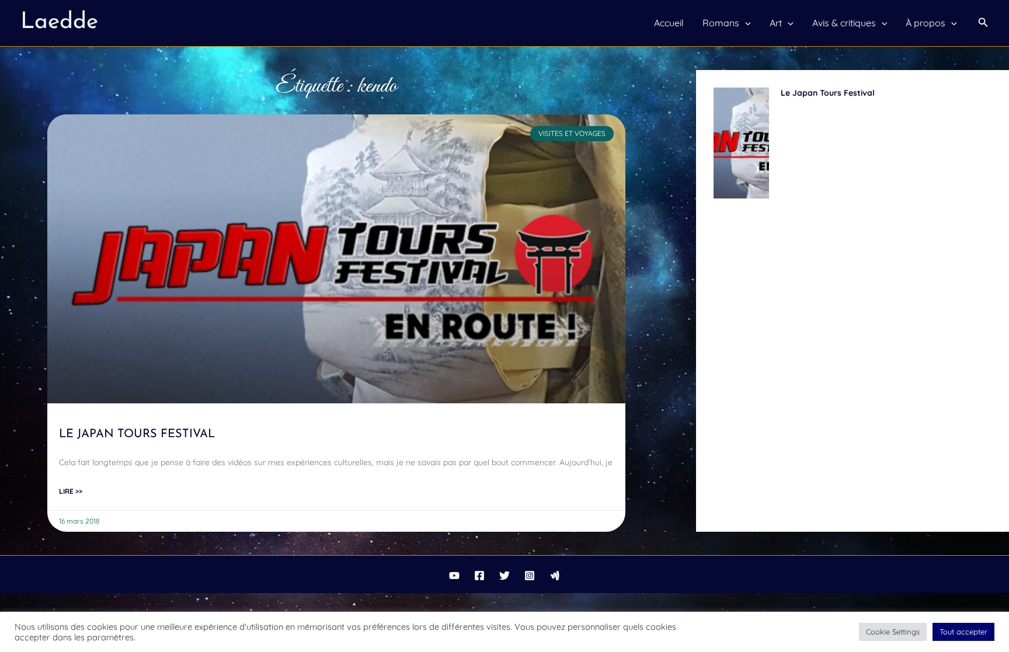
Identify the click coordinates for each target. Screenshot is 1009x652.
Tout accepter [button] (963, 631)
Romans (720, 23)
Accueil (669, 23)
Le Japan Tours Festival (137, 434)
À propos (925, 23)
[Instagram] (529, 575)
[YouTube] (454, 575)
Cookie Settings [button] (893, 631)
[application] (745, 23)
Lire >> (70, 491)
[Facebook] (479, 575)
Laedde (59, 22)
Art (776, 23)
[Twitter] (504, 575)
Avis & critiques (844, 23)
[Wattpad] (554, 575)
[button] (983, 22)
